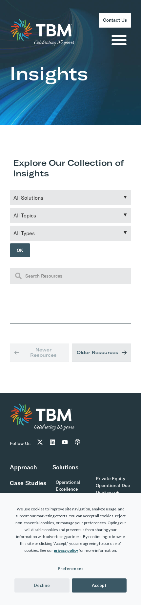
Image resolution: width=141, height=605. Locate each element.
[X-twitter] (40, 446)
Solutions (65, 471)
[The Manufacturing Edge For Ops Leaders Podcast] (77, 446)
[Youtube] (65, 446)
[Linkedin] (52, 446)
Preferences (71, 568)
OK (20, 251)
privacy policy (66, 550)
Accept (99, 585)
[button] (119, 42)
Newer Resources (43, 354)
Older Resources (97, 354)
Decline (42, 585)
